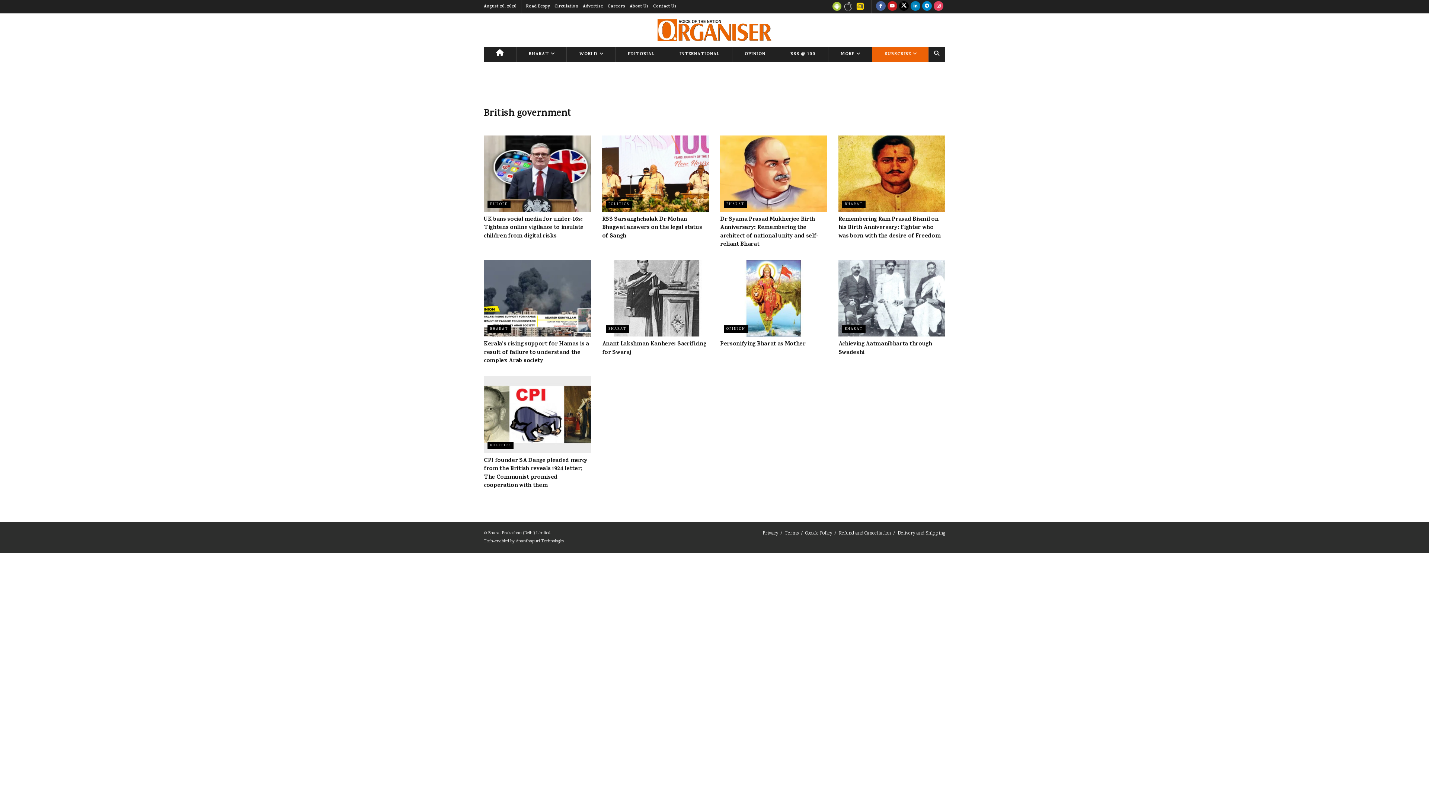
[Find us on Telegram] (927, 6)
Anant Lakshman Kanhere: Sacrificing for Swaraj (654, 348)
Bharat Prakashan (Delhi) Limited (519, 533)
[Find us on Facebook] (881, 6)
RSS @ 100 (802, 54)
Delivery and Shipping (921, 533)
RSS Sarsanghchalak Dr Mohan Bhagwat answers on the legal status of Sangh (652, 228)
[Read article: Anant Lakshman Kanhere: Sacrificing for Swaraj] (655, 298)
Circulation (566, 6)
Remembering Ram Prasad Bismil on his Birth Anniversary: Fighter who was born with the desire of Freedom (889, 228)
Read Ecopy (538, 6)
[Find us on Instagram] (938, 6)
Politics (618, 204)
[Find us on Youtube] (892, 6)
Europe (499, 204)
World (588, 54)
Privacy (770, 533)
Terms (792, 533)
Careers (616, 6)
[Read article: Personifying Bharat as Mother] (773, 298)
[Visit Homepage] (714, 30)
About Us (639, 6)
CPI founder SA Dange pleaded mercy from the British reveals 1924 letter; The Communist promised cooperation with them (536, 473)
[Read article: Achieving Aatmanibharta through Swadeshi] (892, 298)
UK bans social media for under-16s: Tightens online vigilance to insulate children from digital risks (534, 228)
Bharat (539, 54)
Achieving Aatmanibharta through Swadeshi (885, 348)
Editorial (641, 54)
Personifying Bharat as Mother (763, 344)
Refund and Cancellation (865, 533)
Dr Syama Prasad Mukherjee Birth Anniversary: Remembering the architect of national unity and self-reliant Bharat (769, 232)
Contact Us (665, 6)
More (847, 54)
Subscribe (898, 54)
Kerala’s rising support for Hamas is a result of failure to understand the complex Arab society (536, 352)
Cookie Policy (818, 533)
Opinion (755, 54)
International (700, 54)
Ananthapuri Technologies (540, 541)
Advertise (593, 6)
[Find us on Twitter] (904, 6)
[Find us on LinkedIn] (915, 6)
